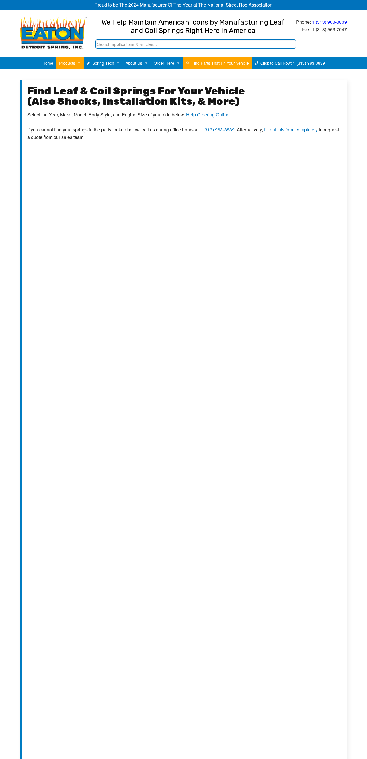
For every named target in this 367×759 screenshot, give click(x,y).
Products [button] (67, 63)
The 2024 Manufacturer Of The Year (155, 4)
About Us (134, 63)
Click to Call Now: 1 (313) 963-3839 (292, 63)
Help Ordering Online (207, 114)
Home (47, 63)
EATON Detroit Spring (49, 29)
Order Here (164, 63)
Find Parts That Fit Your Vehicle (220, 63)
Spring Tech (103, 63)
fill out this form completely (291, 129)
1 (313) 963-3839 (329, 22)
